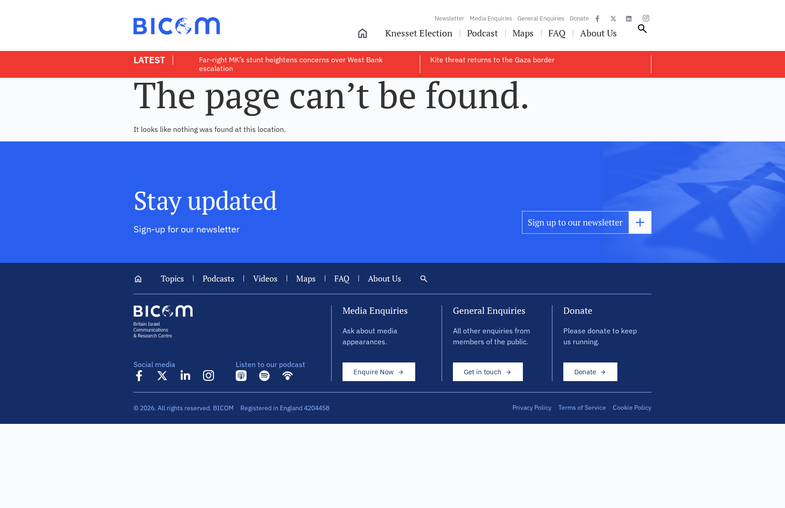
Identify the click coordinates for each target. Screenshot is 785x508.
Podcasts (218, 278)
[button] (642, 32)
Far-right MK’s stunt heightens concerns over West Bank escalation (291, 64)
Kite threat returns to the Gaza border (492, 59)
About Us (384, 278)
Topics (172, 278)
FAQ (341, 278)
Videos (265, 278)
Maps (306, 278)
